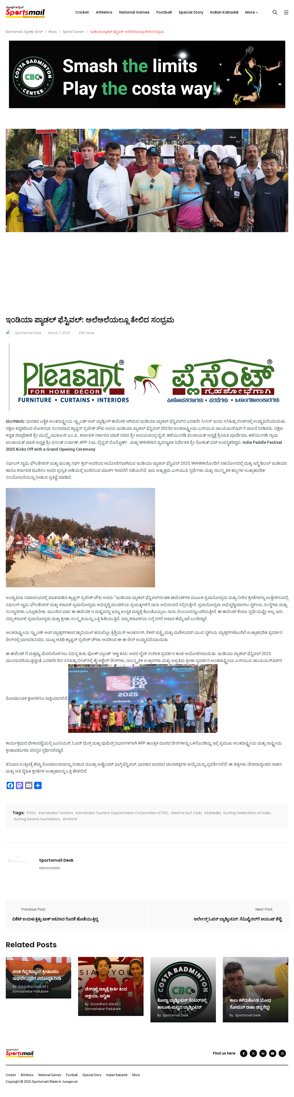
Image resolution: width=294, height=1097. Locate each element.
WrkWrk (70, 819)
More (250, 12)
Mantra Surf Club (186, 813)
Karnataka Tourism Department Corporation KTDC (122, 813)
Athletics (104, 12)
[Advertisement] (147, 280)
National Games (134, 12)
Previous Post (33, 909)
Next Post (264, 909)
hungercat (70, 1081)
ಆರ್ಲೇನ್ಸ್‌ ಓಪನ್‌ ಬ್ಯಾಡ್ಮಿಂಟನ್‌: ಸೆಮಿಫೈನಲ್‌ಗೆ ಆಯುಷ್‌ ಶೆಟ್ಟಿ (238, 919)
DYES (31, 813)
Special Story (191, 12)
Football (164, 12)
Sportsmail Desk (56, 860)
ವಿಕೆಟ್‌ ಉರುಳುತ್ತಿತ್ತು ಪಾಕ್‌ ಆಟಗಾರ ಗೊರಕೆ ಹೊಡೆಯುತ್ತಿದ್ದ (55, 919)
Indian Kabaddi (224, 12)
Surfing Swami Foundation (37, 819)
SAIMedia (212, 813)
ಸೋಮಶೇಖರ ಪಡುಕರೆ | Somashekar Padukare (30, 989)
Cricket (82, 12)
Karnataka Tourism (55, 813)
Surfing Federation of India (246, 813)
